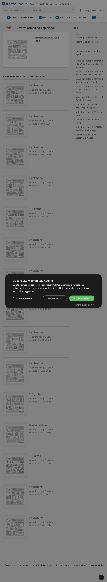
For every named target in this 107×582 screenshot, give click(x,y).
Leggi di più (29, 291)
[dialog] (53, 291)
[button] (23, 298)
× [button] (97, 277)
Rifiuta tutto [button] (55, 298)
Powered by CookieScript (84, 305)
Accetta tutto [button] (82, 298)
